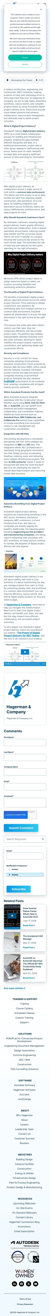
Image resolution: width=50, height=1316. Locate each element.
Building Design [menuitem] (24, 1159)
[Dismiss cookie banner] (41, 9)
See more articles (13, 988)
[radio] (25, 870)
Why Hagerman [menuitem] (24, 1115)
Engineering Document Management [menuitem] (24, 1045)
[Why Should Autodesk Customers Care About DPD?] (19, 664)
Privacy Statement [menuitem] (25, 1304)
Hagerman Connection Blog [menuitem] (24, 1222)
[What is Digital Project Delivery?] (13, 664)
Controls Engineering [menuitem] (24, 1055)
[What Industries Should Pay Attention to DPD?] (25, 664)
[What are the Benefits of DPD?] (21, 664)
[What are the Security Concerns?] (34, 664)
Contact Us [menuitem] (24, 1133)
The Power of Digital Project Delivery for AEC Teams (22, 634)
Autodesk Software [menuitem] (24, 1085)
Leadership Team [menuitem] (24, 1129)
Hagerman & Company (19, 604)
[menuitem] (14, 1283)
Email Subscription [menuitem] (24, 1231)
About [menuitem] (24, 1120)
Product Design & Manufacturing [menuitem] (24, 1187)
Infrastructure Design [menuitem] (24, 1178)
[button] (7, 80)
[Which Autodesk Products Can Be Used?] (27, 664)
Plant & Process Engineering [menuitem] (24, 1182)
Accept (25, 57)
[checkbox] (25, 873)
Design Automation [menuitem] (24, 1050)
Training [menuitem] (24, 1003)
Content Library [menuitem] (24, 1217)
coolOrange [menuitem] (24, 1099)
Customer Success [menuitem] (24, 1138)
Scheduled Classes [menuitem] (24, 1013)
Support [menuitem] (24, 1022)
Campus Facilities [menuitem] (24, 1164)
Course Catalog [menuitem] (24, 1008)
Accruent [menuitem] (24, 1094)
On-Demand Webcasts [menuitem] (24, 1212)
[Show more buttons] (43, 664)
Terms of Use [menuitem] (25, 1299)
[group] (25, 80)
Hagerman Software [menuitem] (24, 1089)
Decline (25, 64)
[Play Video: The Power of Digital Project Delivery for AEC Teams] (25, 652)
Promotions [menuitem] (24, 1226)
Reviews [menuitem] (24, 1143)
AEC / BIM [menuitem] (24, 1059)
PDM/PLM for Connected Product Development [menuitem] (24, 1040)
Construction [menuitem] (24, 1064)
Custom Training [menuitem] (24, 1017)
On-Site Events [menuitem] (24, 1208)
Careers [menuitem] (24, 1124)
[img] (37, 80)
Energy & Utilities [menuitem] (24, 1173)
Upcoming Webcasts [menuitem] (24, 1203)
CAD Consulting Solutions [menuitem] (24, 1069)
